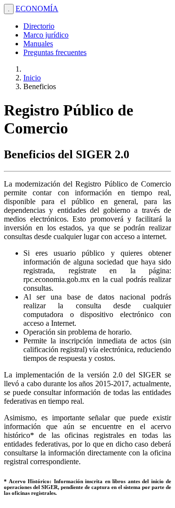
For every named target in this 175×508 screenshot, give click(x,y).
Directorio (38, 26)
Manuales (38, 43)
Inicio (32, 78)
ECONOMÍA (37, 8)
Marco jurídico (46, 35)
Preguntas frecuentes (55, 52)
